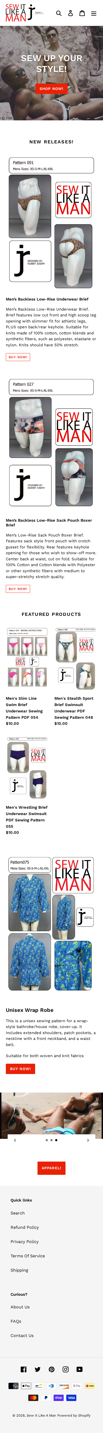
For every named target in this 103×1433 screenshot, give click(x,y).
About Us (20, 1306)
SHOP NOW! (51, 89)
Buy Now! (18, 357)
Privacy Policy (25, 1241)
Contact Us (22, 1335)
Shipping (19, 1270)
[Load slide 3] (56, 1140)
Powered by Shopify (74, 1415)
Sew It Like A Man (41, 1415)
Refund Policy (25, 1227)
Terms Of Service (28, 1255)
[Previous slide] (15, 1140)
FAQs (16, 1321)
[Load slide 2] (51, 1140)
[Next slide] (88, 1140)
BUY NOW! (20, 1069)
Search (18, 1213)
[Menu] (94, 13)
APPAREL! (52, 1168)
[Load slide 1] (47, 1140)
